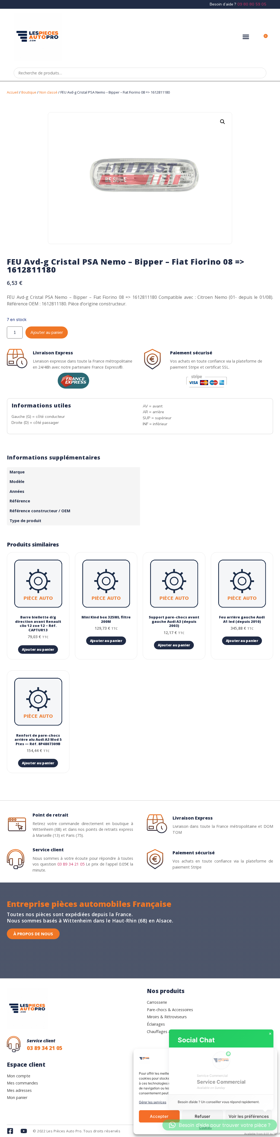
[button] (246, 36)
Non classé (48, 92)
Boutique (28, 92)
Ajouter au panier (46, 332)
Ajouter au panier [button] (38, 649)
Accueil (12, 92)
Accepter (159, 1116)
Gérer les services (152, 1102)
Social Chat (196, 1040)
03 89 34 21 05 (71, 864)
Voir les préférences (249, 1116)
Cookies (205, 1128)
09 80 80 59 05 (251, 4)
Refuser (202, 1116)
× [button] (270, 1033)
